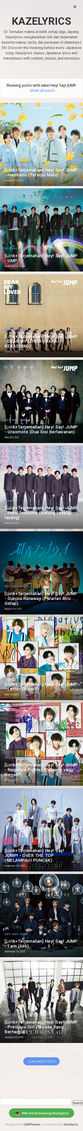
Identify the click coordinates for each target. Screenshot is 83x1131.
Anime (9, 500)
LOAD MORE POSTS (41, 1061)
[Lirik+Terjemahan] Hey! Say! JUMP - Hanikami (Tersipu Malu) (41, 172)
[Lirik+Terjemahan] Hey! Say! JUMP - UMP (41, 258)
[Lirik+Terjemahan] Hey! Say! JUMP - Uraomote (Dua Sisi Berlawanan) (41, 429)
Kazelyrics (41, 21)
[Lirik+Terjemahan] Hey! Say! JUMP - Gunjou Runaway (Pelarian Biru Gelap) (41, 598)
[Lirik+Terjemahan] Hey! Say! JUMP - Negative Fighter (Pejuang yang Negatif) (41, 769)
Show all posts (42, 90)
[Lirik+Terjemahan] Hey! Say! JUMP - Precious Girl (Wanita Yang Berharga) (41, 1026)
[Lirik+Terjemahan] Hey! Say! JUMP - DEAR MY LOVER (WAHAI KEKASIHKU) (41, 341)
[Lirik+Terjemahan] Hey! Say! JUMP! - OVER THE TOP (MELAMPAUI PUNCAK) (34, 855)
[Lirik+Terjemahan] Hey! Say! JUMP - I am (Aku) (41, 943)
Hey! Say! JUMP (16, 162)
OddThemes (32, 1124)
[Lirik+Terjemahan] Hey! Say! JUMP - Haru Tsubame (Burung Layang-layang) (41, 512)
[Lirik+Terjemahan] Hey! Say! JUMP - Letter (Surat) (41, 687)
